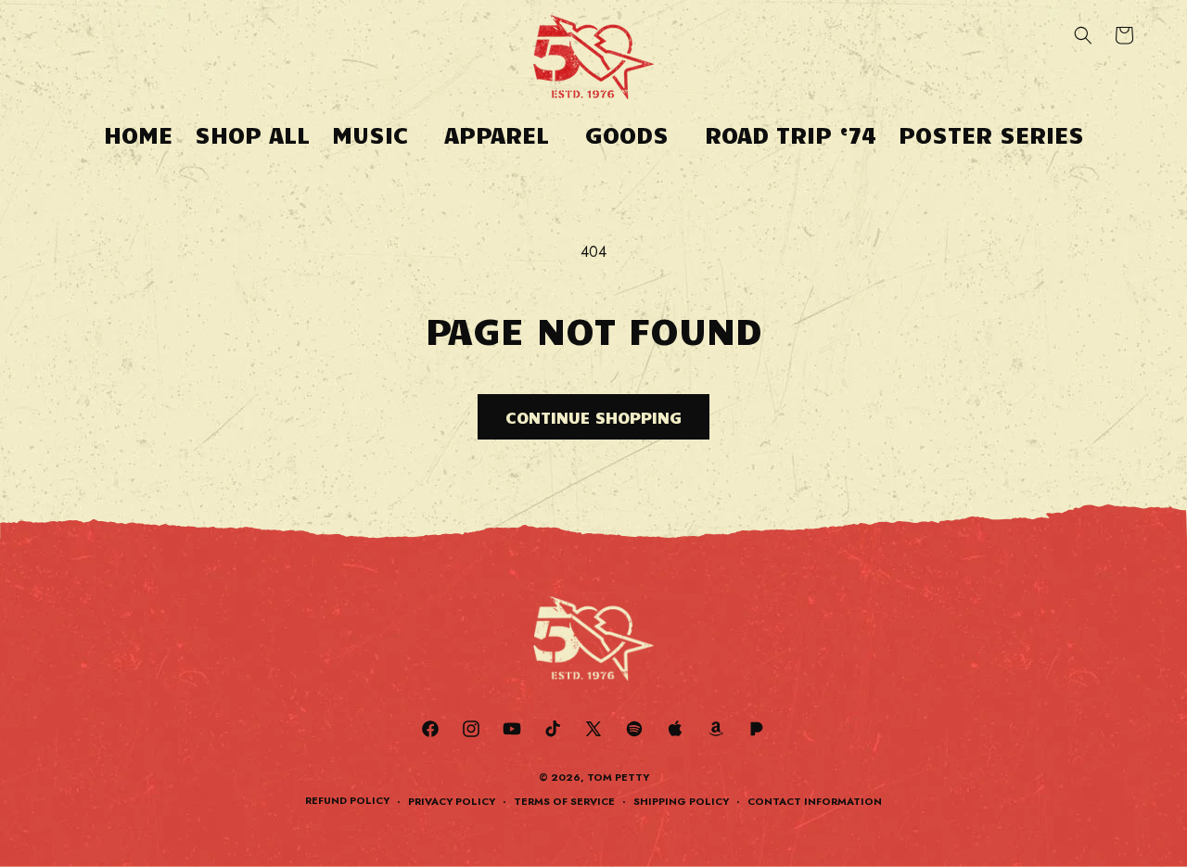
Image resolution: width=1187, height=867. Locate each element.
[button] (377, 133)
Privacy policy (451, 801)
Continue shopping (593, 417)
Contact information (814, 801)
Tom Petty (618, 777)
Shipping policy (681, 801)
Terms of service (564, 801)
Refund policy (347, 800)
